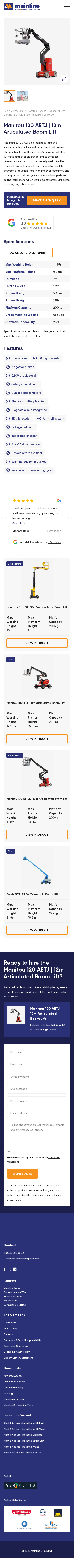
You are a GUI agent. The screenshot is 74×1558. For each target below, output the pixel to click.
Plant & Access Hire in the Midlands (23, 1434)
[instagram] (9, 1269)
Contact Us (10, 1322)
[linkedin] (15, 1269)
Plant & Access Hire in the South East (24, 1440)
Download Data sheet (28, 252)
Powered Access (36, 110)
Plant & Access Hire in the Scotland (23, 1452)
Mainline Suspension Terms (19, 1405)
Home (7, 110)
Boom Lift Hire (57, 110)
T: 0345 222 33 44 (14, 1252)
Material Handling (13, 1387)
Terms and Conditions (16, 1346)
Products (18, 110)
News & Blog (10, 1328)
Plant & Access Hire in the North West (24, 1429)
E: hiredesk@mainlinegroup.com (21, 1258)
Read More (18, 523)
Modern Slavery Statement (18, 1357)
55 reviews (54, 542)
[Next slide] (70, 516)
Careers (8, 1334)
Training (8, 1393)
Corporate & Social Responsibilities (23, 1340)
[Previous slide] (4, 516)
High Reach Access (14, 1381)
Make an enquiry (47, 200)
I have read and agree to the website (33, 1159)
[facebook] (5, 1269)
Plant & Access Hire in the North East (24, 1423)
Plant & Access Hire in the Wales (21, 1446)
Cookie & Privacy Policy (17, 1351)
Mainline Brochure (14, 1399)
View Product (37, 643)
